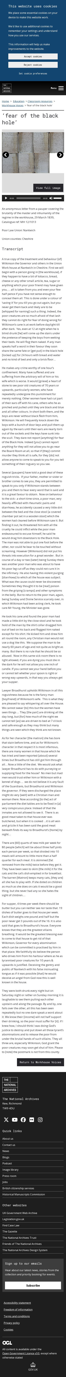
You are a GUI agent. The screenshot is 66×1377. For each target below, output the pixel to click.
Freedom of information (18, 1309)
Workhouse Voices (12, 105)
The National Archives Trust (19, 1238)
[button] (5, 156)
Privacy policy (12, 1323)
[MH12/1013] (33, 152)
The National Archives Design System (24, 1250)
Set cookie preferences (33, 73)
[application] (33, 198)
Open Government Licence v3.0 (20, 1353)
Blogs (5, 1157)
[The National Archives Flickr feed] (32, 1120)
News (5, 1151)
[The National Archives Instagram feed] (40, 1120)
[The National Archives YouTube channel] (15, 1120)
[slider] (58, 198)
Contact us (8, 1145)
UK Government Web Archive (19, 1213)
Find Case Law (10, 1225)
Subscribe (33, 1285)
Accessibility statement (17, 1303)
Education (18, 101)
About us (7, 1138)
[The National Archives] (6, 88)
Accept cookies (33, 56)
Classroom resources (40, 101)
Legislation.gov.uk (13, 1219)
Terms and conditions (17, 1316)
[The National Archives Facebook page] (23, 1120)
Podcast (7, 1163)
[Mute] (51, 198)
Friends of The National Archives (22, 1244)
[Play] (6, 198)
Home (5, 101)
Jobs (5, 1182)
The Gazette (9, 1231)
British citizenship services (18, 1188)
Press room (9, 1176)
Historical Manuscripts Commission (23, 1194)
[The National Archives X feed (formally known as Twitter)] (6, 1120)
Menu (54, 88)
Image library (10, 1169)
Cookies (8, 1329)
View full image (48, 188)
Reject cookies (33, 64)
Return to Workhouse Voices (40, 1062)
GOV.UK (33, 1369)
